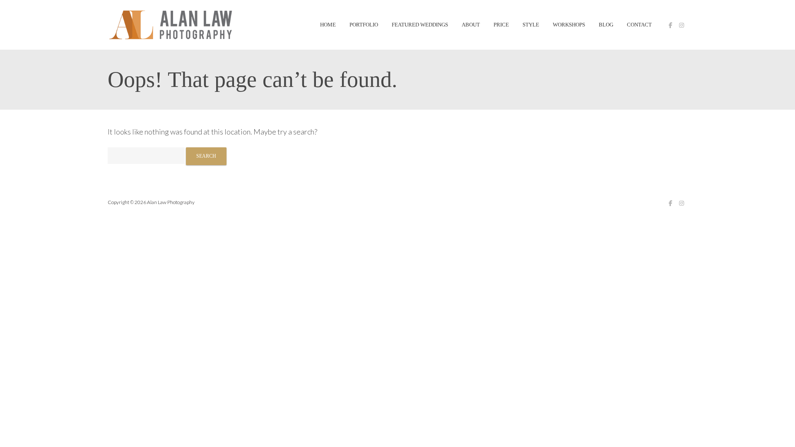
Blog (606, 25)
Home (328, 25)
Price (501, 25)
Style (531, 25)
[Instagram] (681, 25)
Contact (639, 25)
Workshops (569, 25)
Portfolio (363, 25)
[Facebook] (670, 25)
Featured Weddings (420, 25)
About (471, 25)
